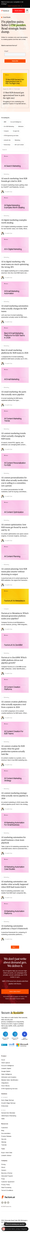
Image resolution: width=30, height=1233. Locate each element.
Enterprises (4, 1106)
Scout (3, 1060)
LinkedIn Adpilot (6, 1068)
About (3, 1167)
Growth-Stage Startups (8, 1103)
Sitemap (3, 1142)
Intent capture (5, 1062)
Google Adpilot (5, 1071)
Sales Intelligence (6, 1074)
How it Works (5, 1086)
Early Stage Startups (7, 1100)
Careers (3, 1170)
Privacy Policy (5, 1184)
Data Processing (6, 1187)
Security (3, 1139)
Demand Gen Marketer (8, 1113)
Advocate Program (7, 1176)
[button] (27, 11)
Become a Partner (6, 1173)
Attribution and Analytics (8, 1077)
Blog (2, 1130)
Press (3, 1179)
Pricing (3, 1164)
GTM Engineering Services (9, 1088)
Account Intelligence (7, 1065)
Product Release (6, 1136)
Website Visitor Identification (9, 1080)
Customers (4, 1127)
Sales (3, 1118)
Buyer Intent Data (6, 1152)
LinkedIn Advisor (6, 1155)
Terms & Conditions (7, 1190)
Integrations (4, 1083)
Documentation (6, 1133)
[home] (5, 11)
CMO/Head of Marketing (8, 1116)
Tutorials (4, 1145)
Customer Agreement (7, 1181)
